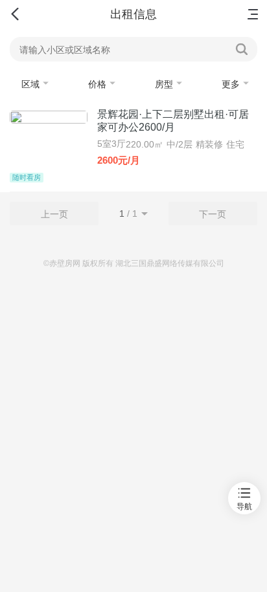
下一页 (212, 214)
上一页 (54, 214)
